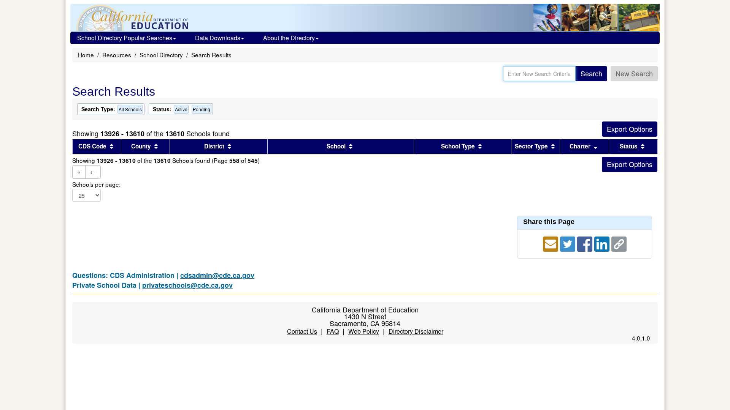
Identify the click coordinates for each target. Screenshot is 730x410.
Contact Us (302, 331)
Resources (116, 54)
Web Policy (363, 331)
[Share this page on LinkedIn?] (602, 243)
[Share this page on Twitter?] (568, 243)
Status (629, 146)
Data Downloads (217, 37)
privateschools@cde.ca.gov (187, 285)
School (336, 146)
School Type (458, 146)
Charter (580, 146)
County (141, 146)
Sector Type (531, 146)
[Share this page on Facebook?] (585, 243)
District (214, 146)
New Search (634, 73)
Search (591, 73)
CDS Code (92, 146)
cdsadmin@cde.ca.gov (217, 275)
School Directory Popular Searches (124, 37)
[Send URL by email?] (551, 243)
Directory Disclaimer (416, 331)
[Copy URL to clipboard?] (619, 243)
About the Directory (289, 37)
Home (86, 54)
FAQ (333, 331)
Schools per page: (96, 184)
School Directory (161, 54)
